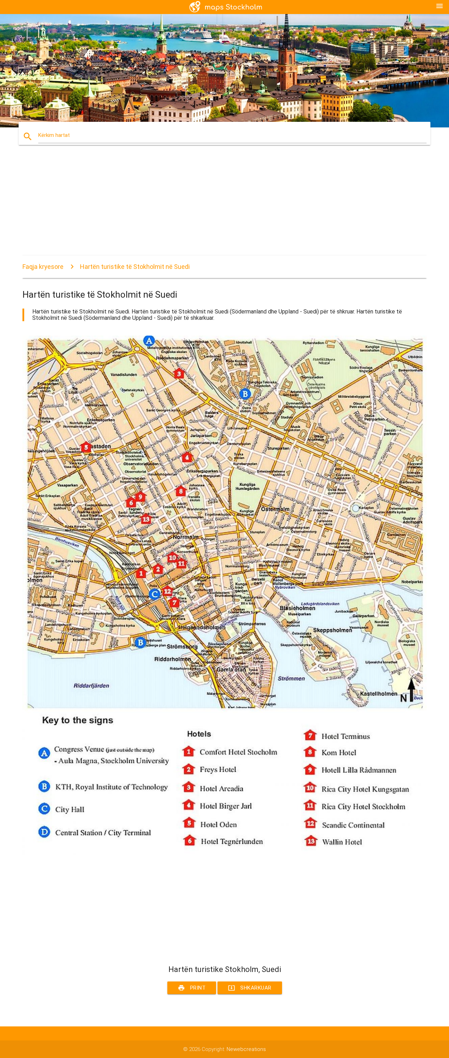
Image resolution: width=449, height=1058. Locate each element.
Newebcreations (246, 1049)
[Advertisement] (224, 206)
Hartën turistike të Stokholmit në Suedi (135, 266)
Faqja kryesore (42, 266)
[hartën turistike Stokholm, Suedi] (224, 854)
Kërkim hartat (54, 135)
